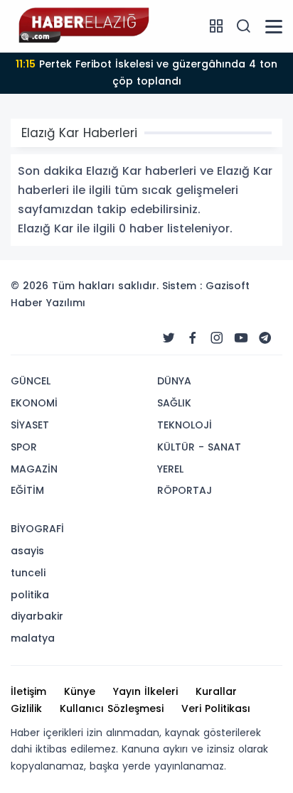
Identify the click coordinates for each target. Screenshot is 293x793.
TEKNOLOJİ (184, 425)
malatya (33, 638)
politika (30, 595)
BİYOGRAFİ (37, 529)
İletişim (28, 691)
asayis (27, 551)
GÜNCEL (30, 381)
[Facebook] (193, 338)
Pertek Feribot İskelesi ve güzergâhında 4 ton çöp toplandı (146, 72)
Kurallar (216, 691)
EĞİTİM (27, 490)
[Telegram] (265, 338)
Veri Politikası (215, 708)
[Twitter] (168, 338)
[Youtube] (241, 338)
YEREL (170, 469)
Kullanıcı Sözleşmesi (112, 708)
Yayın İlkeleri (145, 691)
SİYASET (30, 425)
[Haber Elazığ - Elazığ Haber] (82, 25)
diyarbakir (37, 616)
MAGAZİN (34, 469)
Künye (79, 691)
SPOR (24, 447)
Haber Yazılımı (48, 303)
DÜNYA (174, 381)
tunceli (28, 573)
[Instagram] (217, 338)
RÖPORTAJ (184, 490)
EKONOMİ (34, 403)
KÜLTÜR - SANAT (199, 447)
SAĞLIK (174, 403)
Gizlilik (26, 708)
